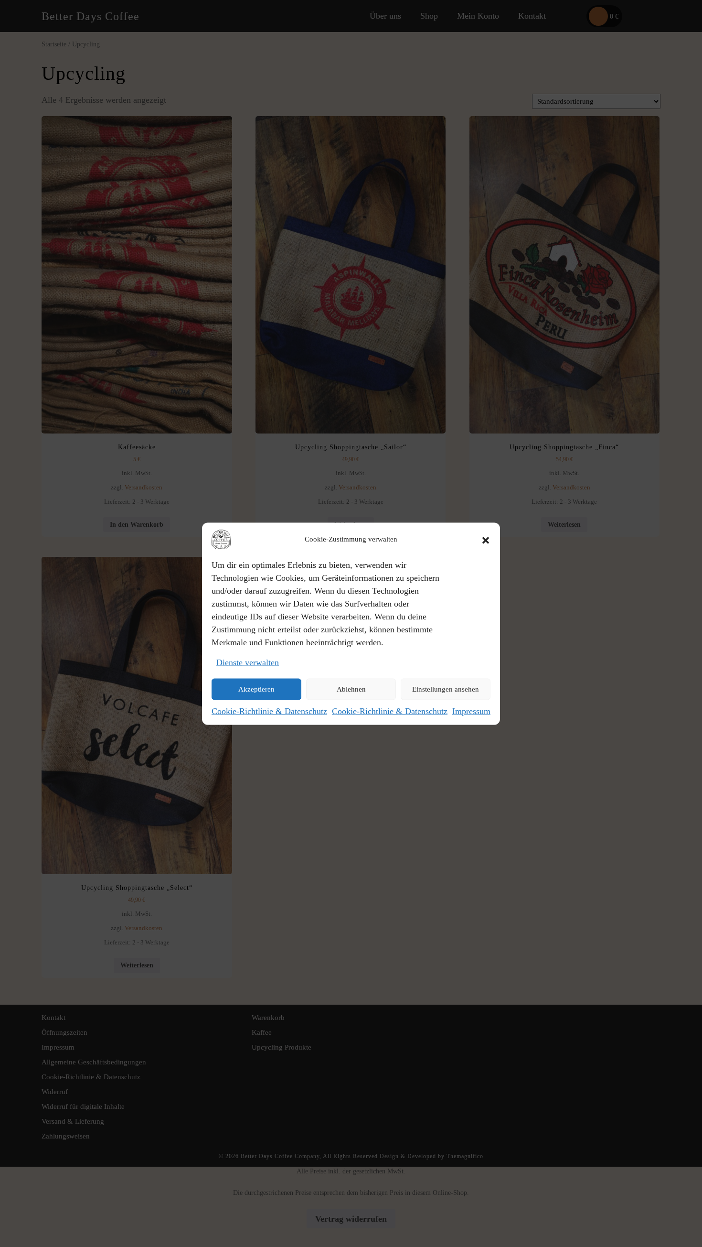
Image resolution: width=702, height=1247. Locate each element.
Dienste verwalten (247, 662)
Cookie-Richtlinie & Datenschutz (269, 711)
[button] (485, 539)
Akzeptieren (256, 689)
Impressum (471, 711)
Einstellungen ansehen (445, 689)
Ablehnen (351, 689)
